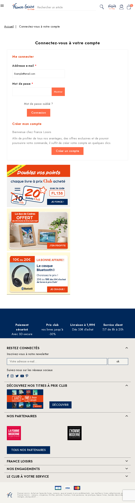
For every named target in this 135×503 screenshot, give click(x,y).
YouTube (22, 377)
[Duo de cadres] (38, 230)
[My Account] (121, 7)
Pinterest (27, 377)
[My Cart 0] (129, 7)
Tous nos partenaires (28, 450)
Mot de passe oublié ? (38, 104)
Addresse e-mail (23, 66)
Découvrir (60, 405)
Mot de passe (21, 84)
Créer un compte (67, 151)
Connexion (38, 113)
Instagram (12, 377)
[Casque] (38, 273)
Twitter (17, 377)
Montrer (58, 92)
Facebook (8, 377)
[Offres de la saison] (38, 186)
